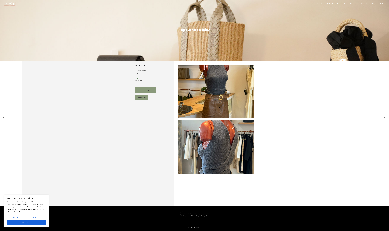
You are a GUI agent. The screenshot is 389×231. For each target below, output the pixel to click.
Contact (381, 3)
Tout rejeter (36, 217)
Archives (359, 3)
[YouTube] (206, 215)
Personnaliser (16, 217)
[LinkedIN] (196, 215)
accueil (320, 3)
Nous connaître (332, 3)
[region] (26, 211)
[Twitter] (201, 215)
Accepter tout (26, 222)
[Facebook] (187, 215)
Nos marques (347, 3)
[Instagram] (192, 215)
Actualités (370, 3)
